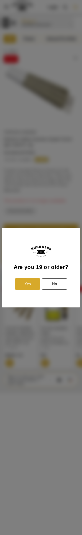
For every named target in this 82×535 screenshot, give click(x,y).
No (54, 284)
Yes (28, 284)
